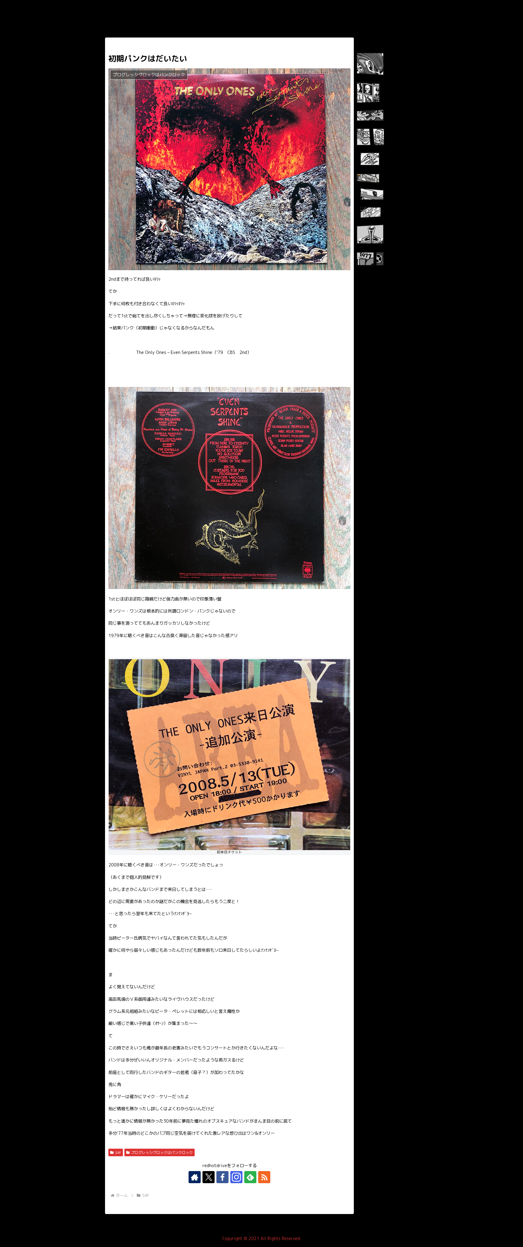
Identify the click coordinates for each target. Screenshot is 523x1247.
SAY (118, 1152)
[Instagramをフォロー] (236, 1177)
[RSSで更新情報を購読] (264, 1177)
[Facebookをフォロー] (222, 1177)
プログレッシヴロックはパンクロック (162, 1152)
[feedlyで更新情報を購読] (250, 1177)
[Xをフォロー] (208, 1177)
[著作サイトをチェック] (195, 1177)
